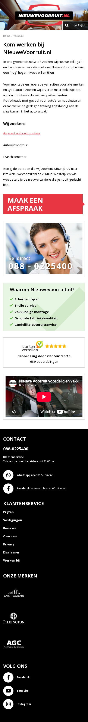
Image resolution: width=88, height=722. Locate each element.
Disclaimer (11, 552)
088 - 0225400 (41, 266)
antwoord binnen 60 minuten (41, 488)
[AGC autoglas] (15, 657)
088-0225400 (15, 449)
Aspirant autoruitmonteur (21, 133)
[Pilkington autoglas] (15, 631)
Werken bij (11, 560)
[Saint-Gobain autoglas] (15, 605)
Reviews (9, 528)
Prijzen (8, 512)
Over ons (10, 536)
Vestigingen (12, 520)
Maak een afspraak (25, 204)
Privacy (8, 544)
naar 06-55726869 (35, 475)
